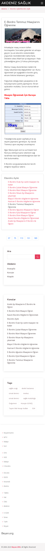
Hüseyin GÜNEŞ (27, 403)
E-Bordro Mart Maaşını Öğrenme (22, 190)
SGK (33, 408)
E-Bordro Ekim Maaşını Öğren (21, 215)
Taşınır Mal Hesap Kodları (18, 408)
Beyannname (9, 433)
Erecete (6, 473)
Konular (10, 272)
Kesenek (7, 482)
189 (35, 238)
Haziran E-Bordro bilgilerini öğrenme (24, 201)
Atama (6, 486)
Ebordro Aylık (15, 9)
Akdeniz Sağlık (16, 3)
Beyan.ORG (16, 547)
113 (21, 238)
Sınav (6, 517)
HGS (5, 457)
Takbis (6, 493)
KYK (5, 453)
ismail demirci (14, 393)
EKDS (6, 477)
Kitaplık (10, 276)
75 (15, 238)
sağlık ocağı (13, 388)
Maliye (6, 441)
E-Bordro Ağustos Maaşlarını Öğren (23, 210)
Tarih (6, 522)
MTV (5, 437)
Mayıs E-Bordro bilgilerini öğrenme (23, 198)
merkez (26, 393)
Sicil (5, 446)
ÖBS (5, 502)
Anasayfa (11, 268)
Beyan (6, 526)
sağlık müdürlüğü (29, 398)
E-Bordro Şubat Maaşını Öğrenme (22, 187)
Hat (5, 497)
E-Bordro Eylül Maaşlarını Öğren (22, 212)
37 (9, 238)
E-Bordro (7, 466)
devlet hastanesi (28, 388)
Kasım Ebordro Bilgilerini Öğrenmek (23, 218)
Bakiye (6, 462)
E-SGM (6, 513)
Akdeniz (4, 9)
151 (28, 238)
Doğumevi (13, 403)
